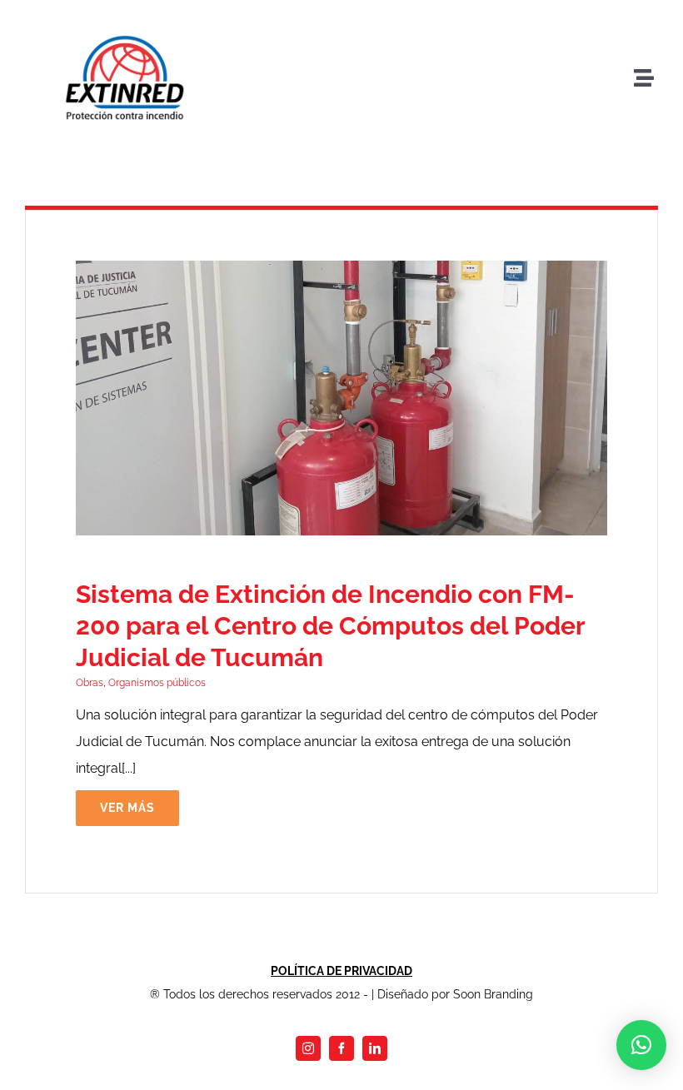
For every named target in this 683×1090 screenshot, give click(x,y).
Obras (89, 683)
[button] (641, 1045)
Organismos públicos (157, 683)
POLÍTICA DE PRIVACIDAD (341, 971)
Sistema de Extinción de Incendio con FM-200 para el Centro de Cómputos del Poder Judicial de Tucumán (330, 626)
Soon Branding (493, 994)
